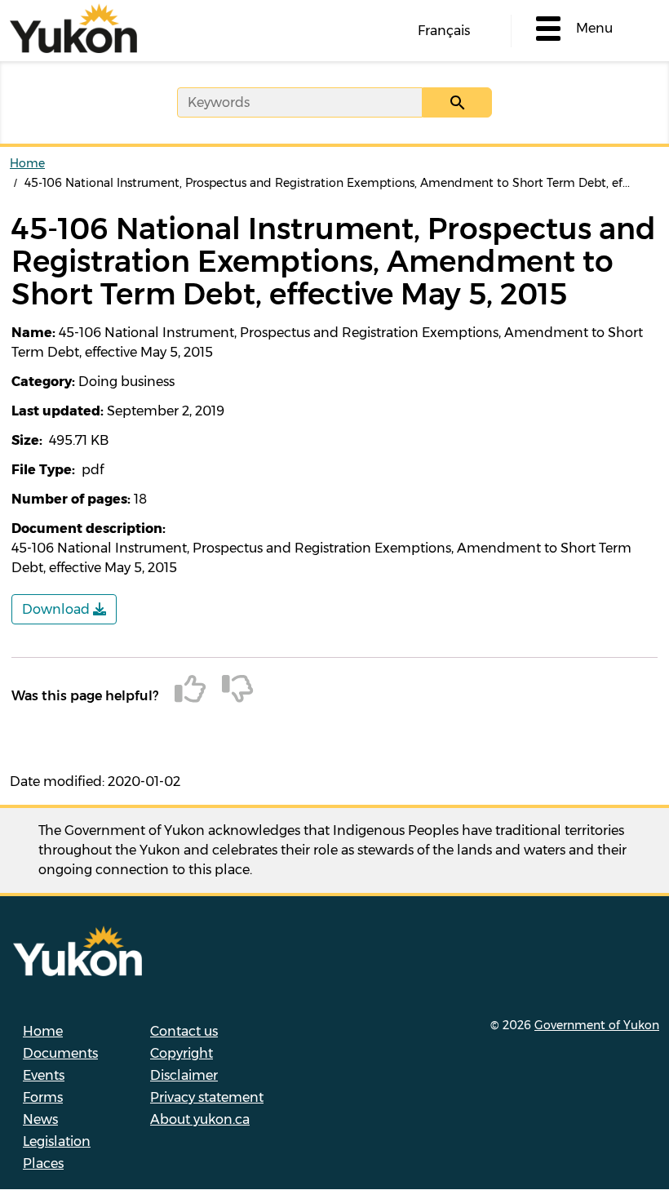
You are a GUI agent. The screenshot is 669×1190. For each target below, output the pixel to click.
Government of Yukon (596, 1025)
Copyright (181, 1053)
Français (444, 30)
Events (43, 1075)
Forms (43, 1097)
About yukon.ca (200, 1119)
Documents (60, 1053)
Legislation (57, 1141)
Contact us (184, 1031)
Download (57, 609)
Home (27, 163)
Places (43, 1163)
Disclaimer (184, 1075)
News (40, 1119)
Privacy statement (207, 1097)
